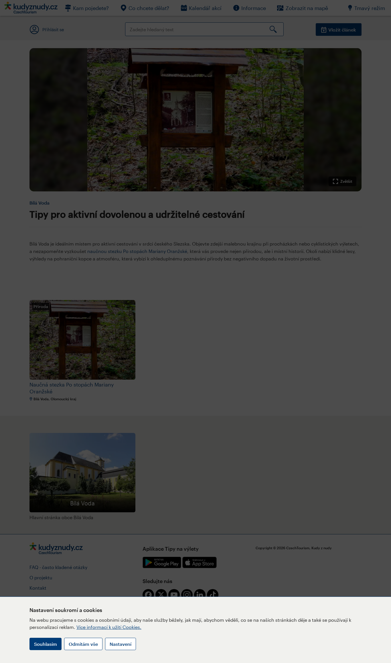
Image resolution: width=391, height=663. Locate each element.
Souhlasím (45, 644)
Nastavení (120, 644)
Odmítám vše (83, 644)
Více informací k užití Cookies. (108, 627)
